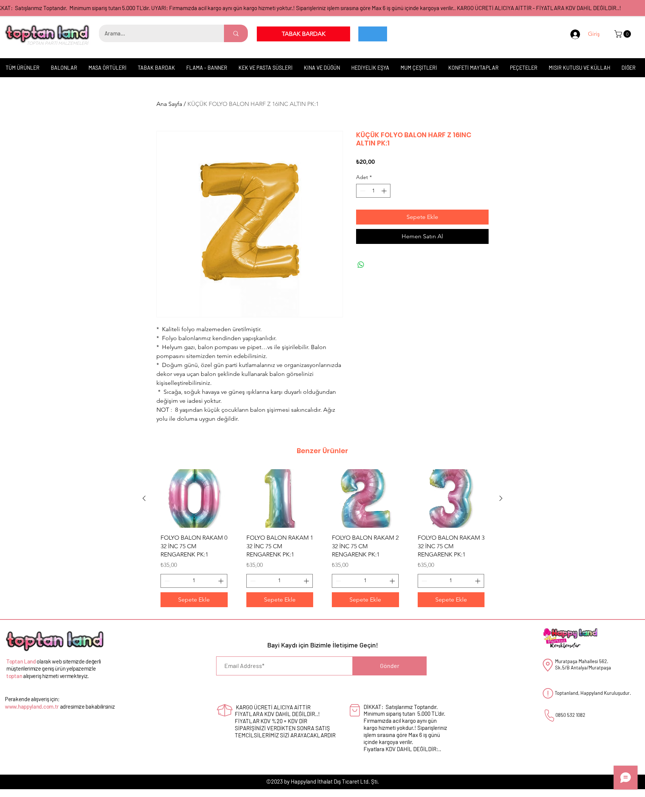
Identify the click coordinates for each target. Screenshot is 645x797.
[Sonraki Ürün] (500, 498)
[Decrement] (362, 190)
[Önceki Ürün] (144, 498)
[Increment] (384, 190)
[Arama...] (236, 33)
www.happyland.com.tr (32, 706)
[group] (322, 541)
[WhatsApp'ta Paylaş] (360, 264)
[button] (623, 34)
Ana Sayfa (169, 103)
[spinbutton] (373, 190)
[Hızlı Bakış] (194, 498)
